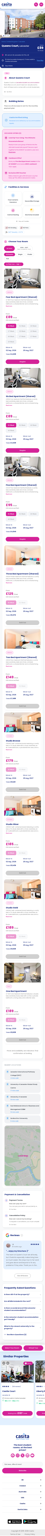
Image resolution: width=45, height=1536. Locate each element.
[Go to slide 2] (19, 36)
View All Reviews (22, 1276)
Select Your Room (12, 1348)
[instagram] (18, 1455)
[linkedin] (27, 1455)
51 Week (11, 326)
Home (4, 42)
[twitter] (22, 1455)
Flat (7, 259)
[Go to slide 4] (23, 36)
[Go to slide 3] (21, 36)
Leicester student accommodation (27, 82)
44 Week (33, 326)
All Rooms (9, 254)
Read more (12, 152)
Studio (29, 254)
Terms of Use (15, 1534)
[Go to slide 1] (18, 36)
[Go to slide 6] (26, 36)
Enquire (22, 362)
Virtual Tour (33, 1348)
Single (20, 254)
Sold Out (22, 622)
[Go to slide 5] (25, 36)
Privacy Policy (30, 1534)
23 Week (11, 342)
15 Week (22, 331)
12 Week (33, 331)
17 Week (11, 331)
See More (13, 1209)
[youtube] (32, 1455)
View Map (40, 60)
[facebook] (13, 1455)
